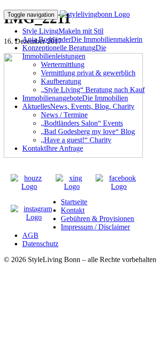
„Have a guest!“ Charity (76, 140)
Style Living (62, 31)
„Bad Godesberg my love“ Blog (88, 131)
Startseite (74, 202)
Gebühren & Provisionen (97, 218)
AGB (30, 235)
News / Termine (64, 115)
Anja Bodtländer (82, 39)
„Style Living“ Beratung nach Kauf (93, 90)
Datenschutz (40, 244)
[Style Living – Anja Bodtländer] (95, 14)
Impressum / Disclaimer (95, 227)
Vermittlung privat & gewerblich (88, 73)
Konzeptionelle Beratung (64, 52)
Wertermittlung (62, 64)
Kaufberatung (61, 81)
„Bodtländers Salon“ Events (82, 123)
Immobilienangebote (75, 98)
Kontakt (52, 148)
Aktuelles (78, 106)
